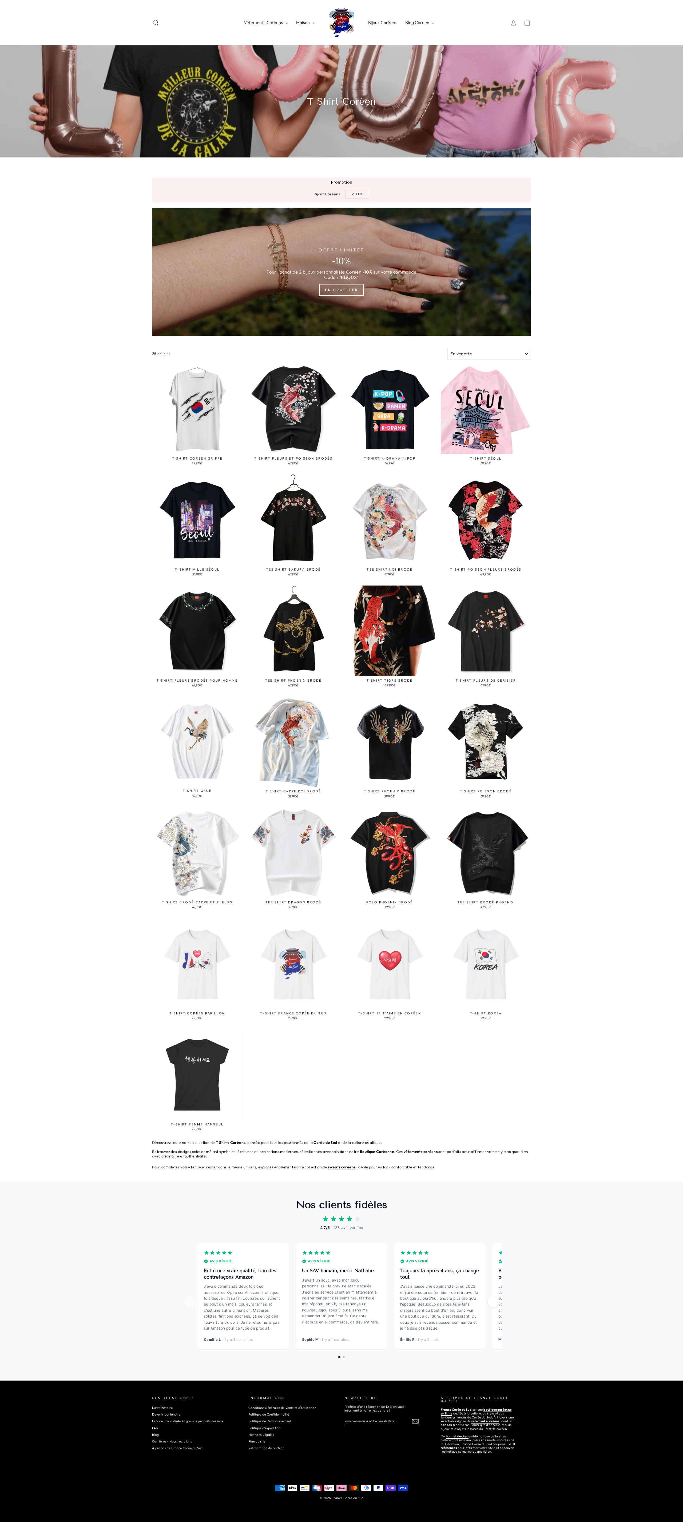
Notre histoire (162, 1408)
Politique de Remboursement (269, 1421)
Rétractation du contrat (266, 1448)
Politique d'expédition (264, 1428)
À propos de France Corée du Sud (177, 1448)
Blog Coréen (417, 22)
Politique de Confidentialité (268, 1414)
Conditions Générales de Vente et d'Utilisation (282, 1408)
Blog (155, 1435)
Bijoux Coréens (382, 22)
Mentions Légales (261, 1435)
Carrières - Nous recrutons (172, 1441)
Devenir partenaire (166, 1414)
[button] (493, 1301)
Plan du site (256, 1441)
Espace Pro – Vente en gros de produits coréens (187, 1421)
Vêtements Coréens (264, 22)
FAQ (155, 1428)
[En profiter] (341, 272)
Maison (303, 22)
